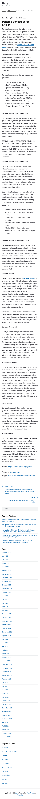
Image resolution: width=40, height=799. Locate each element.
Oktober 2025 (6, 585)
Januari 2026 (6, 574)
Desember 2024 (7, 621)
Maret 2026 (5, 567)
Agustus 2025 (6, 592)
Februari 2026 (6, 570)
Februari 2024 (6, 657)
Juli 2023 (5, 682)
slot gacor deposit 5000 (9, 751)
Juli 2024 (5, 639)
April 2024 (5, 650)
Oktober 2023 (6, 672)
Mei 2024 (5, 646)
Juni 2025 (5, 599)
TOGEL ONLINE (7, 767)
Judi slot (4, 783)
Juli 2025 (5, 596)
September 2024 (7, 632)
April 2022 (5, 726)
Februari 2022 (6, 733)
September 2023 (7, 675)
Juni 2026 (5, 560)
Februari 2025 (6, 614)
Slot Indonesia (15, 472)
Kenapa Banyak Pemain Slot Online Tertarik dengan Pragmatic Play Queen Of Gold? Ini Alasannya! (18, 530)
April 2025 (5, 607)
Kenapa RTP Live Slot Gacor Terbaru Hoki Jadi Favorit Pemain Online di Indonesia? (19, 525)
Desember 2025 (7, 578)
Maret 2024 (5, 654)
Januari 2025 (6, 617)
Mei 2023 (5, 690)
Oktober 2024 (6, 628)
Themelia (20, 795)
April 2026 (5, 563)
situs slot (5, 747)
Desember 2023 (7, 664)
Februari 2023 (6, 701)
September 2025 (7, 588)
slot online (5, 759)
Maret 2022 (5, 729)
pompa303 (5, 771)
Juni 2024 (5, 643)
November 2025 (7, 581)
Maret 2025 (5, 610)
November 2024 (7, 625)
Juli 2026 (5, 556)
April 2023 (5, 693)
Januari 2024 (6, 661)
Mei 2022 (5, 722)
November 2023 (7, 668)
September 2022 (7, 719)
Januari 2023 (6, 704)
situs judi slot (6, 775)
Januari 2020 (6, 737)
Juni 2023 (5, 686)
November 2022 (7, 711)
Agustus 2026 (6, 552)
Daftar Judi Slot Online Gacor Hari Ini (21, 476)
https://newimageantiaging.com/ (20, 467)
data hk (4, 755)
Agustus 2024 (6, 635)
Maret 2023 (5, 697)
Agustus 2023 (6, 679)
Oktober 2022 (6, 715)
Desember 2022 (7, 708)
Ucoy (16, 793)
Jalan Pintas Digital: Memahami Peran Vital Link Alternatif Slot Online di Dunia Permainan (17, 541)
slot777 (4, 779)
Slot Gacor (5, 763)
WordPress (30, 793)
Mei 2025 (5, 603)
